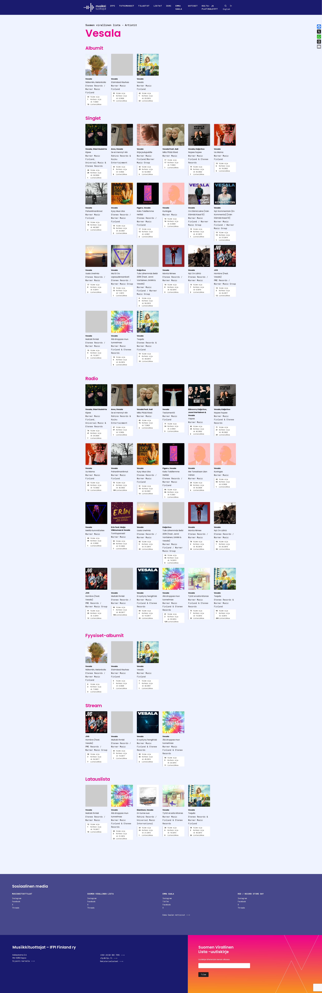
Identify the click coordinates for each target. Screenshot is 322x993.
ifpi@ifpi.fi (106, 958)
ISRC (168, 6)
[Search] (225, 6)
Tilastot (144, 6)
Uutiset (193, 6)
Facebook (16, 901)
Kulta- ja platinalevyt (210, 7)
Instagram (16, 898)
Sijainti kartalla (21, 961)
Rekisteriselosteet (109, 961)
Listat (158, 6)
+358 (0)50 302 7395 (110, 955)
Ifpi (112, 6)
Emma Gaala (178, 7)
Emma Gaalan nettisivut (174, 915)
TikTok (166, 901)
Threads (15, 908)
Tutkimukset (126, 6)
